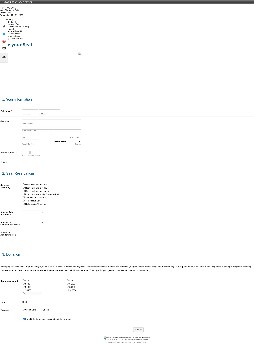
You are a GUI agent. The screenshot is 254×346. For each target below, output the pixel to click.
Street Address (27, 124)
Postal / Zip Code (28, 144)
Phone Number (8, 152)
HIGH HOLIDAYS (8, 8)
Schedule (10, 22)
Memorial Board (13, 31)
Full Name (6, 111)
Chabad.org (121, 342)
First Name (26, 114)
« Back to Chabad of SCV (18, 2)
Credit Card (30, 310)
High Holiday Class (14, 38)
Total (2, 302)
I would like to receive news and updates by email (48, 319)
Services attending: (5, 186)
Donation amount (9, 281)
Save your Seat (13, 24)
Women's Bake (13, 36)
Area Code (26, 155)
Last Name (42, 114)
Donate (9, 29)
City (23, 137)
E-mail (4, 162)
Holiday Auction (13, 33)
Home (8, 19)
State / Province (75, 137)
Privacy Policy (141, 342)
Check (46, 310)
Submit (138, 329)
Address (4, 121)
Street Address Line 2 (29, 130)
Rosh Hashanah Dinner (17, 26)
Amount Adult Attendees (7, 213)
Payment (4, 310)
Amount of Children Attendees (10, 223)
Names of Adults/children (8, 233)
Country (78, 144)
